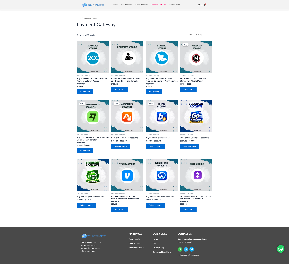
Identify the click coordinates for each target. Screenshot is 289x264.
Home (115, 4)
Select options (121, 146)
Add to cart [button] (85, 92)
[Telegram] (186, 249)
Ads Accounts (126, 4)
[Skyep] (191, 249)
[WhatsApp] (180, 249)
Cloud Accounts (141, 4)
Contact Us (173, 4)
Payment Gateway (158, 4)
